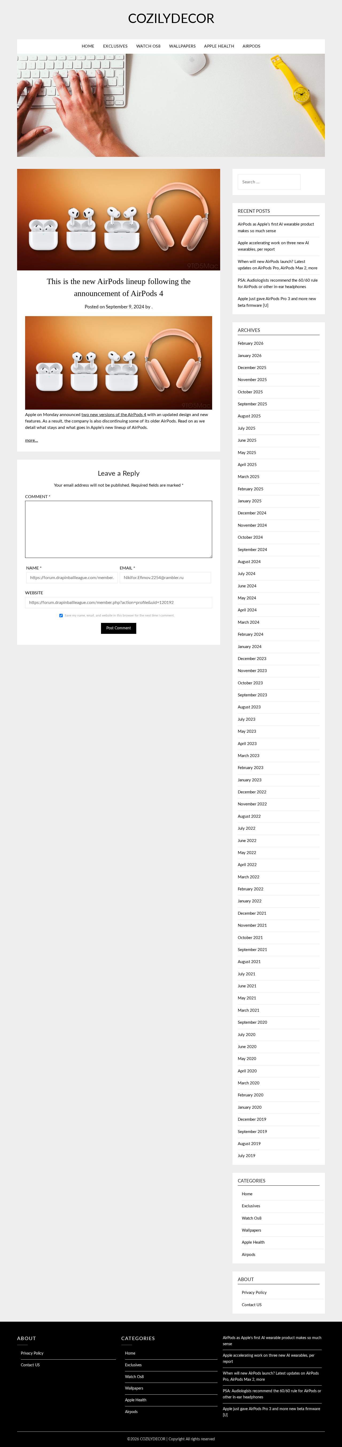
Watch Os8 (148, 46)
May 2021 (247, 998)
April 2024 (247, 610)
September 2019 (252, 1132)
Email (127, 568)
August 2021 (249, 962)
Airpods (252, 46)
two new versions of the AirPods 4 (113, 415)
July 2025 (246, 428)
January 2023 (250, 780)
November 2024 (252, 525)
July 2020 (246, 1035)
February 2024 (250, 635)
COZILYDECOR (171, 19)
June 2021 (247, 986)
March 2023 (248, 756)
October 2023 (250, 683)
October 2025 (250, 392)
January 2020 (250, 1107)
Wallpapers (182, 46)
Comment (37, 497)
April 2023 (247, 744)
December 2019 (252, 1120)
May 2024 (247, 598)
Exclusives (115, 46)
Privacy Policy (254, 1293)
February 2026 (250, 344)
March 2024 (248, 622)
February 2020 (250, 1095)
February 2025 (250, 489)
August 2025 (249, 416)
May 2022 (247, 853)
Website (34, 593)
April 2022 (247, 865)
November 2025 (252, 380)
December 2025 (252, 368)
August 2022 (249, 816)
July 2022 (246, 829)
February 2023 (250, 768)
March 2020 (248, 1083)
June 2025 (247, 441)
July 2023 (246, 719)
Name (34, 568)
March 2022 (248, 877)
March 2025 (248, 477)
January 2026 (250, 356)
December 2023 (252, 659)
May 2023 (247, 732)
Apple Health (219, 46)
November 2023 (252, 671)
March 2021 (248, 1010)
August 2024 (249, 562)
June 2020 (247, 1047)
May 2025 (247, 453)
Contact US (252, 1305)
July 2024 (246, 574)
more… (31, 440)
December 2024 (252, 513)
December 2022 (252, 792)
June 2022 (247, 841)
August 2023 (249, 707)
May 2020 (247, 1059)
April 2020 (247, 1071)
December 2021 (252, 913)
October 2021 (250, 938)
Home (88, 46)
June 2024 (247, 586)
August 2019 (249, 1144)
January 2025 (250, 501)
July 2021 (246, 974)
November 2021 (252, 926)
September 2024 (252, 550)
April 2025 (247, 465)
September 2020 (252, 1023)
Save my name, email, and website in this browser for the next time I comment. (119, 615)
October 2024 (250, 538)
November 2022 (252, 804)
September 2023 (252, 695)
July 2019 (246, 1156)
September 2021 (252, 950)
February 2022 (250, 889)
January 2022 (250, 901)
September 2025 (252, 404)
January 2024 (250, 647)
